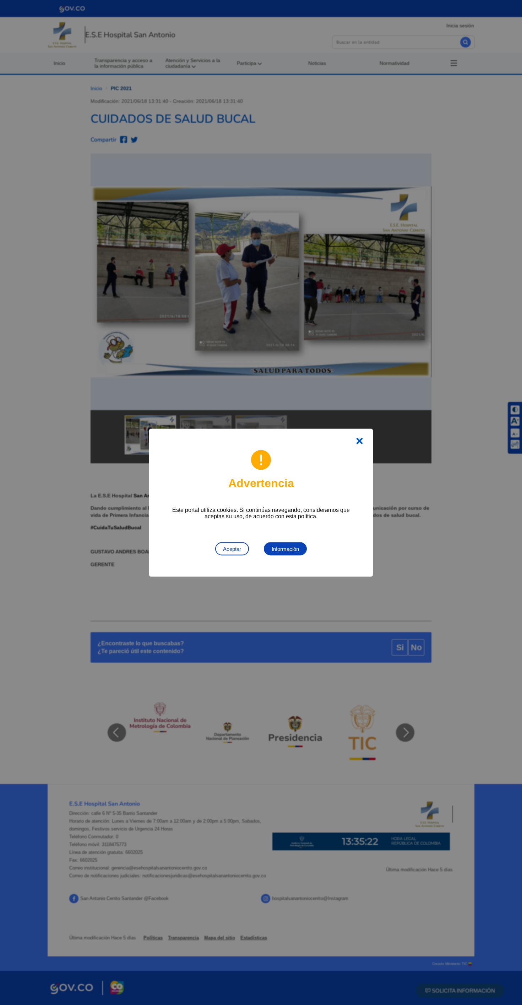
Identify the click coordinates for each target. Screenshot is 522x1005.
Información (285, 549)
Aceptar (232, 549)
